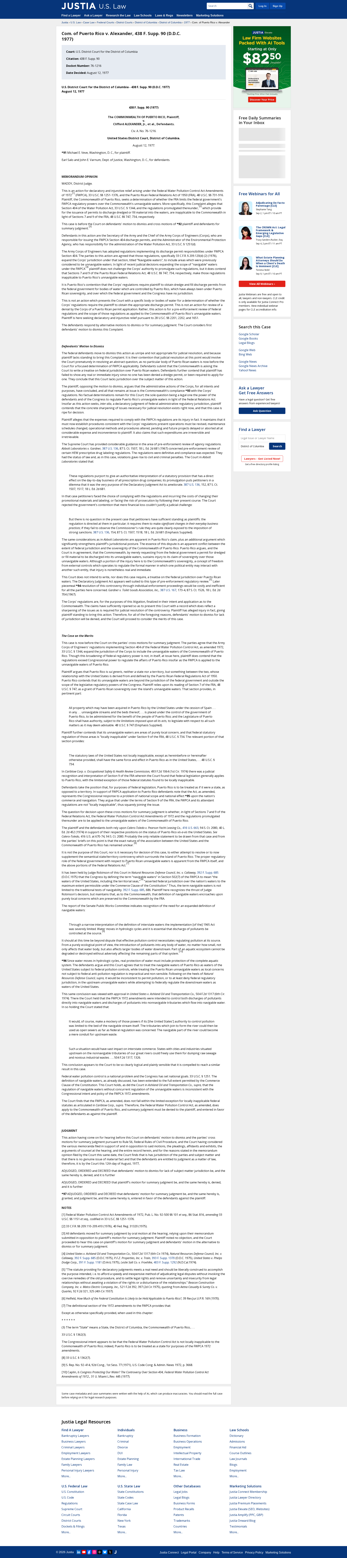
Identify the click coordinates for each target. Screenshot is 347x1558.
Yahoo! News (247, 370)
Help (216, 1552)
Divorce (122, 1447)
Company (205, 1552)
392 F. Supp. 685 (208, 873)
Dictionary (236, 1436)
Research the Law (118, 15)
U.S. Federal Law (74, 1486)
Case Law (89, 22)
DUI (120, 1453)
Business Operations (188, 1441)
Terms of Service (232, 1552)
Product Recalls (184, 1509)
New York (124, 1521)
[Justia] (78, 6)
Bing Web (245, 354)
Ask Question (262, 411)
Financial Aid (238, 1447)
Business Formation (187, 1436)
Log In (263, 6)
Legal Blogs (247, 343)
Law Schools (143, 15)
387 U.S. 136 (110, 448)
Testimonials (238, 1526)
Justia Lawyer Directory (245, 1497)
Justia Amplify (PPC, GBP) (246, 1515)
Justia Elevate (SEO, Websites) (249, 1509)
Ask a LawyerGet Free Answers (256, 390)
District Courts (124, 22)
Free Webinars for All (259, 193)
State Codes (125, 1497)
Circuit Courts (70, 1515)
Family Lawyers (71, 1465)
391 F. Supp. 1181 (90, 1262)
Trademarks (182, 1521)
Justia (64, 22)
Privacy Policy (254, 1552)
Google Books (248, 338)
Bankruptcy (125, 1436)
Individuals (126, 1430)
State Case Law (127, 1503)
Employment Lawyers (75, 1453)
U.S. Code (67, 1497)
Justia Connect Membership (248, 1492)
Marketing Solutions (210, 15)
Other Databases (187, 1486)
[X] (110, 1552)
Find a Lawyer (71, 15)
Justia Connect (169, 1552)
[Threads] (99, 1552)
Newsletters (185, 15)
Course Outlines (240, 1453)
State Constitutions (130, 1492)
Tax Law (179, 1470)
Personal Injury (127, 1470)
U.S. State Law (128, 1486)
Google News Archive (253, 366)
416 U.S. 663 (190, 828)
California (124, 1509)
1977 (187, 22)
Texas (121, 1526)
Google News (248, 362)
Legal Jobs (181, 1492)
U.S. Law (75, 22)
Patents (179, 1515)
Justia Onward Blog (243, 1521)
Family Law (124, 1465)
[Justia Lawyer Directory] (115, 1552)
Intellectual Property (187, 1453)
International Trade (187, 1459)
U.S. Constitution (72, 1492)
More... (65, 1476)
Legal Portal (188, 1552)
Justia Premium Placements (248, 1503)
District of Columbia (146, 22)
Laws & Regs (164, 15)
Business (180, 1430)
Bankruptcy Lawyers (75, 1436)
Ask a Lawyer (93, 15)
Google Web (247, 350)
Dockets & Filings (73, 1526)
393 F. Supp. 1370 (163, 1258)
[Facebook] (89, 1552)
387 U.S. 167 (168, 590)
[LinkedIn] (78, 1552)
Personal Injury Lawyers (77, 1470)
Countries (180, 1526)
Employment (182, 1447)
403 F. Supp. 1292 (165, 1262)
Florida (122, 1515)
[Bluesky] (105, 1552)
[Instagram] (94, 1552)
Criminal (123, 1441)
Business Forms (184, 1503)
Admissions (237, 1441)
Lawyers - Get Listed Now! (262, 458)
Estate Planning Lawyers (78, 1459)
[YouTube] (84, 1552)
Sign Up (277, 6)
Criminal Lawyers (73, 1447)
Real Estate (181, 1465)
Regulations (69, 1503)
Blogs (233, 1465)
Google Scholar (249, 334)
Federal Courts (105, 22)
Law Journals (238, 1459)
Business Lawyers (73, 1441)
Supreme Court (71, 1509)
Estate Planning (128, 1459)
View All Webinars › (262, 284)
